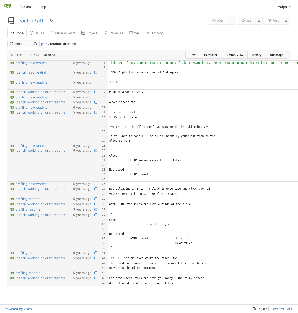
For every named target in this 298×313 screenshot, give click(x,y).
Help (42, 7)
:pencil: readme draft (31, 72)
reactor (25, 20)
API (289, 309)
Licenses (277, 309)
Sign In (285, 7)
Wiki (137, 33)
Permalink (211, 55)
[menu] (260, 309)
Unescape (276, 55)
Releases (116, 33)
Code (19, 33)
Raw (193, 55)
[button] (35, 43)
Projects (92, 33)
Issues (39, 33)
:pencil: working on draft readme (40, 92)
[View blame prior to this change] (95, 72)
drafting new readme (31, 63)
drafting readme (28, 199)
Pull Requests (65, 33)
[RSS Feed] (52, 21)
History (256, 55)
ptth (41, 20)
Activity (157, 33)
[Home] (7, 6)
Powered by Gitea (18, 309)
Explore (25, 7)
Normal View (234, 55)
